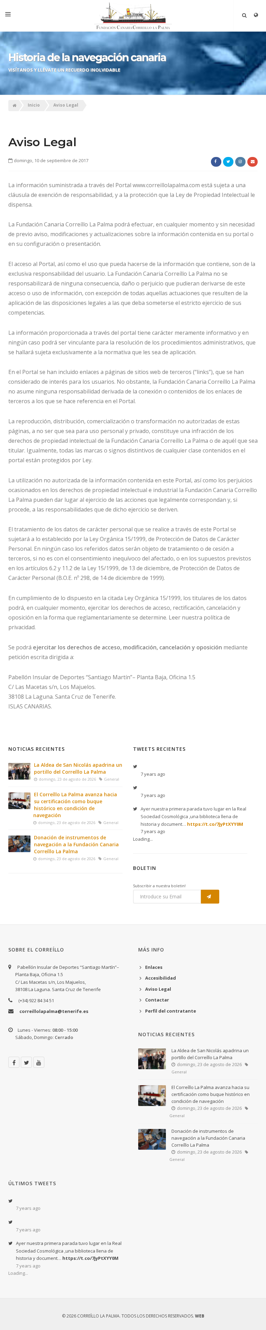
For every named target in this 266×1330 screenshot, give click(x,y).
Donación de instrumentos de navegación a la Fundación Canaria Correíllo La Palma (76, 844)
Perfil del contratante (170, 1011)
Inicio (34, 105)
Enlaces (153, 967)
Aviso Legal (65, 105)
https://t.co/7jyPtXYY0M (215, 824)
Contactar (157, 1000)
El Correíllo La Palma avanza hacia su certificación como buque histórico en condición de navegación (75, 804)
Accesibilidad (160, 978)
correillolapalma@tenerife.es (53, 1011)
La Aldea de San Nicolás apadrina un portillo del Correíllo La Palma (78, 768)
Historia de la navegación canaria (87, 57)
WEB (199, 1316)
